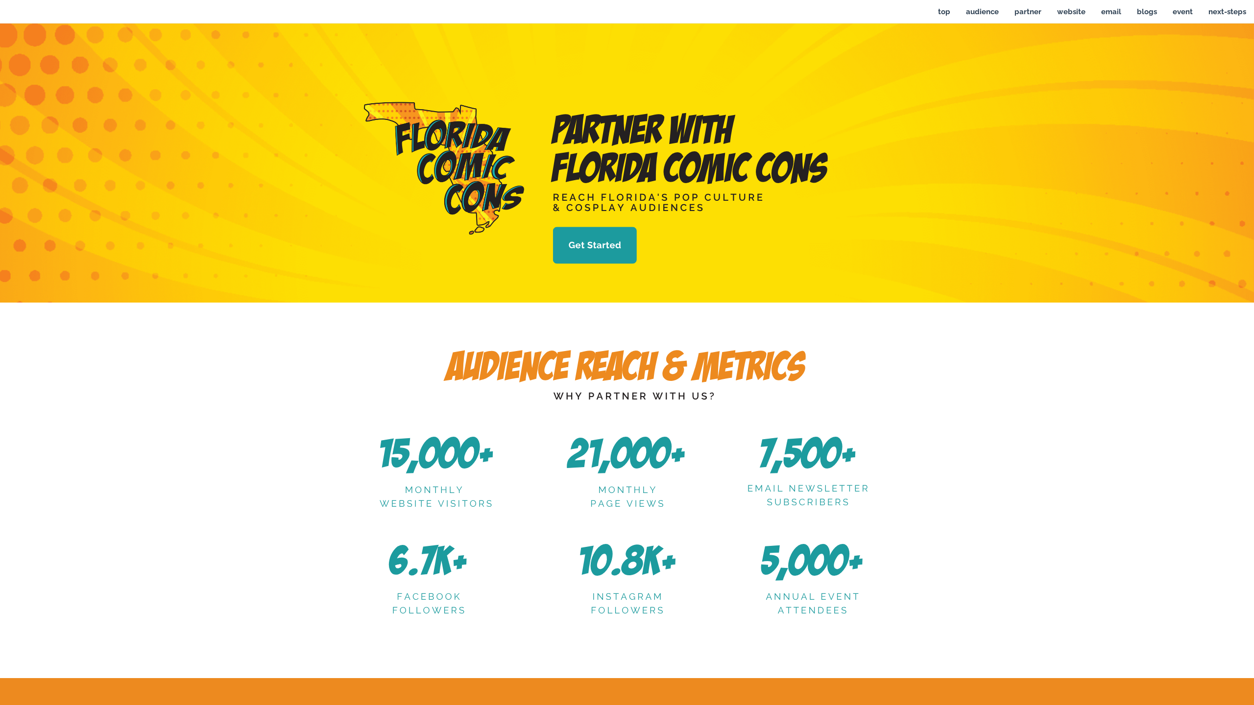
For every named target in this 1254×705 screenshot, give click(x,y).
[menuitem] (944, 12)
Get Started (595, 245)
